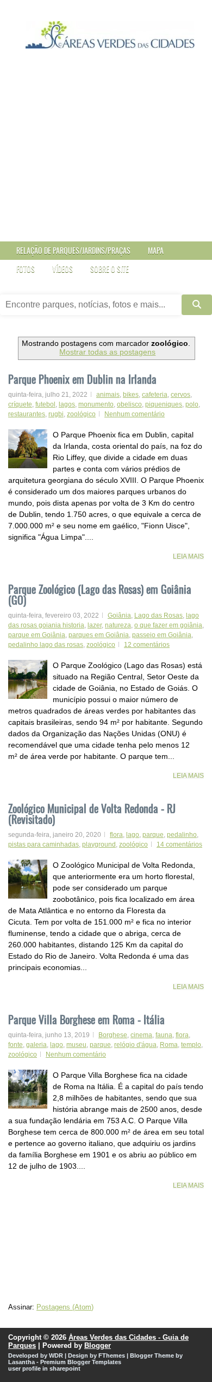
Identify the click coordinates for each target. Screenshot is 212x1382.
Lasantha (21, 1362)
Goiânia (119, 615)
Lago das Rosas (158, 615)
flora (116, 835)
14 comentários (179, 844)
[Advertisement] (106, 154)
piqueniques (163, 404)
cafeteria (154, 394)
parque (153, 835)
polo (191, 404)
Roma (169, 1045)
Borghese (112, 1035)
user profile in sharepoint (44, 1368)
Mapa (156, 250)
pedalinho (182, 835)
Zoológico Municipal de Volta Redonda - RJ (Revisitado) (92, 812)
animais (108, 394)
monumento (96, 404)
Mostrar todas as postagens (107, 352)
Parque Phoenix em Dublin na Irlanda (82, 379)
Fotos (25, 268)
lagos (67, 404)
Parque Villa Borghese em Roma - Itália (86, 1018)
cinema (141, 1035)
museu (76, 1045)
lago (132, 835)
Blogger (97, 1345)
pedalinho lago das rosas (45, 645)
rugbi (56, 414)
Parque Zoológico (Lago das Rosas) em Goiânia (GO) (99, 593)
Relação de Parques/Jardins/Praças (73, 250)
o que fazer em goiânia (168, 625)
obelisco (129, 404)
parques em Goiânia (98, 635)
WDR (56, 1355)
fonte (15, 1045)
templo (191, 1045)
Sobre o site (109, 268)
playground (99, 844)
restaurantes (26, 414)
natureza (118, 625)
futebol (45, 404)
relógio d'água (135, 1045)
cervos (180, 394)
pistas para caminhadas (43, 844)
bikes (131, 394)
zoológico (81, 414)
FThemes (111, 1355)
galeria (36, 1045)
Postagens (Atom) (64, 1307)
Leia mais (188, 556)
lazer (95, 625)
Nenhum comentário (134, 414)
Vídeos (62, 268)
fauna (163, 1035)
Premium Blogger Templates (80, 1362)
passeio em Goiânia (161, 635)
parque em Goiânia (36, 635)
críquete (20, 404)
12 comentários (147, 645)
